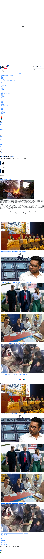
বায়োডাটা (2, 95)
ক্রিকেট (2, 85)
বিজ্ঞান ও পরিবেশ (3, 96)
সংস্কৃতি (6, 93)
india (2, 535)
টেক (10, 80)
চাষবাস (2, 97)
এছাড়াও (1, 154)
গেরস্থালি (14, 80)
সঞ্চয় (27, 73)
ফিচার (2, 108)
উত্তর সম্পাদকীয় (6, 105)
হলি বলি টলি (2, 93)
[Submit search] (38, 71)
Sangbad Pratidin (4, 534)
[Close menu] (0, 121)
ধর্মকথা (2, 88)
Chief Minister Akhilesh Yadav (5, 375)
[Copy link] (1, 168)
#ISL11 (2, 77)
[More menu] (43, 73)
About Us (2, 538)
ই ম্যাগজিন (2, 100)
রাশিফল (26, 73)
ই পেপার (2, 99)
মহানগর (3, 73)
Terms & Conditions (4, 544)
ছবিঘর (23, 73)
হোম (1, 76)
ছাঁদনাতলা (2, 113)
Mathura (11, 375)
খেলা (14, 73)
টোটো (11, 80)
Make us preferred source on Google (6, 179)
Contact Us (3, 540)
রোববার (2, 107)
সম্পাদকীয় (2, 104)
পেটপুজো (9, 80)
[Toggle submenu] (0, 135)
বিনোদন (17, 73)
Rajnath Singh (15, 375)
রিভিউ (4, 93)
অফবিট (2, 87)
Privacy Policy (3, 542)
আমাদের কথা (2, 105)
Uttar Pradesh (19, 375)
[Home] (4, 67)
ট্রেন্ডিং (2, 101)
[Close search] (33, 67)
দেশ (6, 73)
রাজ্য (4, 73)
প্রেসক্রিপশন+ (11, 73)
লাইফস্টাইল (20, 73)
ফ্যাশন (7, 80)
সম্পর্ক (5, 80)
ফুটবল (3, 85)
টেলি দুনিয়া (9, 93)
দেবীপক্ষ (2, 109)
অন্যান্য (5, 85)
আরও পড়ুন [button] (1, 380)
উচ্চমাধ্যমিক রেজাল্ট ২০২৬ (4, 111)
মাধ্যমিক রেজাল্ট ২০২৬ (3, 110)
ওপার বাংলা (2, 89)
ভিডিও (2, 103)
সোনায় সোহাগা (3, 112)
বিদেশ (8, 73)
